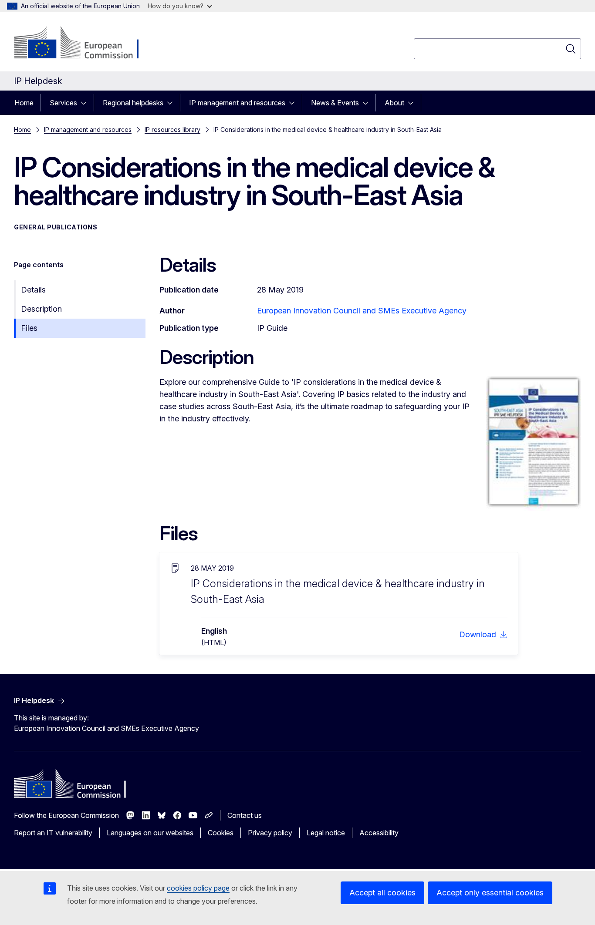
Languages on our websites (150, 832)
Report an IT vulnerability (53, 832)
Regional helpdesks (133, 102)
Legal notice (326, 832)
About (394, 102)
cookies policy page (198, 888)
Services (63, 102)
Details (33, 289)
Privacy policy (270, 832)
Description (41, 308)
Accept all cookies (382, 892)
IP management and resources (237, 102)
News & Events (335, 102)
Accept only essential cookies (490, 892)
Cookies (220, 832)
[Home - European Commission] (84, 43)
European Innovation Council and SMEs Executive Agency (362, 310)
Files (29, 328)
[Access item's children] (86, 103)
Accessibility (379, 832)
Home (24, 102)
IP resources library (172, 129)
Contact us (244, 815)
